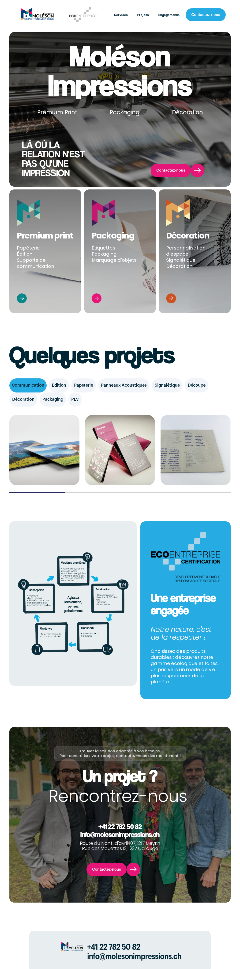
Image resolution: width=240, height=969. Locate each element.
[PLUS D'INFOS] (22, 299)
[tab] (28, 386)
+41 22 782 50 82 (120, 826)
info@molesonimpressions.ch (119, 834)
